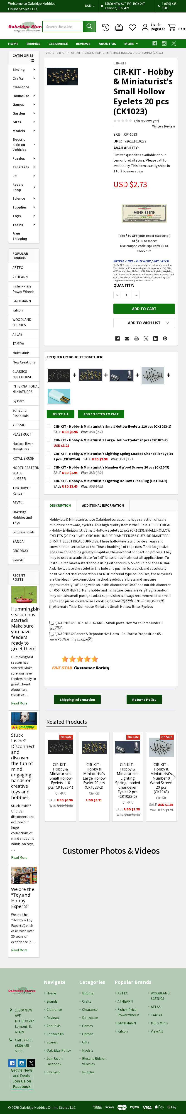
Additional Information (103, 505)
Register (158, 29)
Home (13, 43)
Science (18, 198)
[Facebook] (155, 43)
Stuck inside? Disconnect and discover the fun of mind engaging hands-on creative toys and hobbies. (23, 766)
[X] (174, 43)
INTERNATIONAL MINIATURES (23, 389)
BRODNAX (20, 550)
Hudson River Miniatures (22, 446)
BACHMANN (21, 301)
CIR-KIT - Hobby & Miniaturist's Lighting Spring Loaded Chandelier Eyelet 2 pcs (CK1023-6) (127, 780)
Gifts (16, 122)
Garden (18, 113)
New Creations (23, 362)
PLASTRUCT (22, 434)
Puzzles (18, 158)
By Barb (18, 401)
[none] (62, 76)
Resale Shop (17, 187)
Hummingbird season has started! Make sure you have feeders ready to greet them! (26, 629)
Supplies (19, 207)
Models (18, 130)
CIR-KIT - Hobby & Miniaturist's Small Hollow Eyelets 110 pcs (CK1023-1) (60, 776)
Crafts (18, 78)
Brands (33, 43)
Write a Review (163, 126)
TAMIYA (18, 343)
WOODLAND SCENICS (21, 322)
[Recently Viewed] (106, 27)
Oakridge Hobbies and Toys (22, 517)
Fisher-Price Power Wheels (23, 289)
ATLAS (17, 334)
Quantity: (123, 285)
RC (14, 176)
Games (18, 104)
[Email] (127, 338)
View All (18, 560)
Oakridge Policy (58, 1050)
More (129, 43)
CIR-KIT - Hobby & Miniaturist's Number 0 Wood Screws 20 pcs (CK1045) (161, 778)
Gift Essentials (23, 532)
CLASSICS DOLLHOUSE (22, 374)
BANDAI (18, 541)
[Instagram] (164, 43)
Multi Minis (20, 353)
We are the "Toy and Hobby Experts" (22, 897)
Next (173, 777)
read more (19, 703)
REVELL (18, 502)
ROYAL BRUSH (23, 458)
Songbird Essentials (20, 413)
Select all (60, 414)
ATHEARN (20, 277)
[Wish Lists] (133, 27)
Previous (48, 777)
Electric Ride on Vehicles (19, 144)
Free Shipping (19, 236)
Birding (18, 69)
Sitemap (53, 1072)
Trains (17, 224)
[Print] (136, 338)
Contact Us (55, 1034)
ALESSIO (19, 425)
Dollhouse (20, 95)
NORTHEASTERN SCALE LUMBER (23, 473)
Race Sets (20, 167)
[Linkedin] (156, 338)
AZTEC (17, 267)
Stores (51, 1042)
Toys (16, 215)
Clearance (58, 43)
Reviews (83, 43)
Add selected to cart (101, 414)
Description (60, 505)
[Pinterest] (165, 338)
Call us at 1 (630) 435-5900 (23, 1045)
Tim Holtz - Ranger (21, 491)
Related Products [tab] (66, 721)
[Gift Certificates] (120, 27)
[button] (144, 323)
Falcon (17, 310)
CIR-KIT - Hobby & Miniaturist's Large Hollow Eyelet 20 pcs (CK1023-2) (94, 776)
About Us (107, 43)
